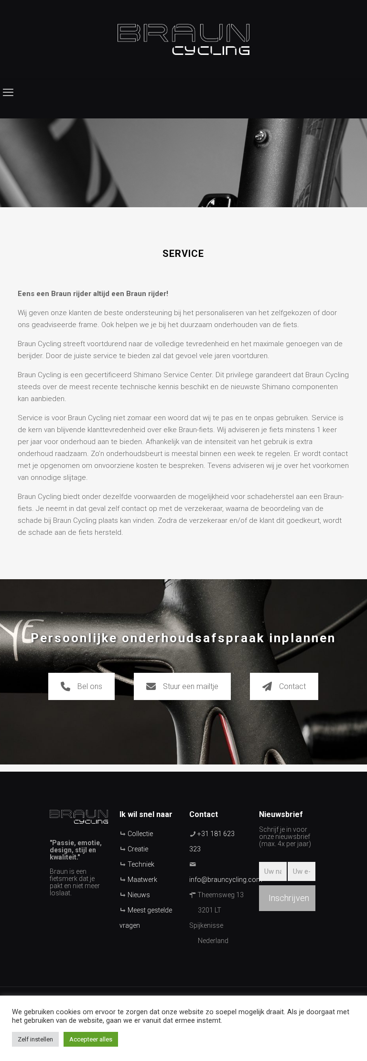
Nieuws (139, 895)
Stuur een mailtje (190, 686)
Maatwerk (142, 879)
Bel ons (89, 686)
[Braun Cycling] (184, 39)
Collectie (140, 834)
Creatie (138, 849)
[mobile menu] (8, 93)
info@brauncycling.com (225, 879)
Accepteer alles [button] (90, 1039)
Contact (292, 686)
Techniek (141, 864)
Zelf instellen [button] (35, 1039)
